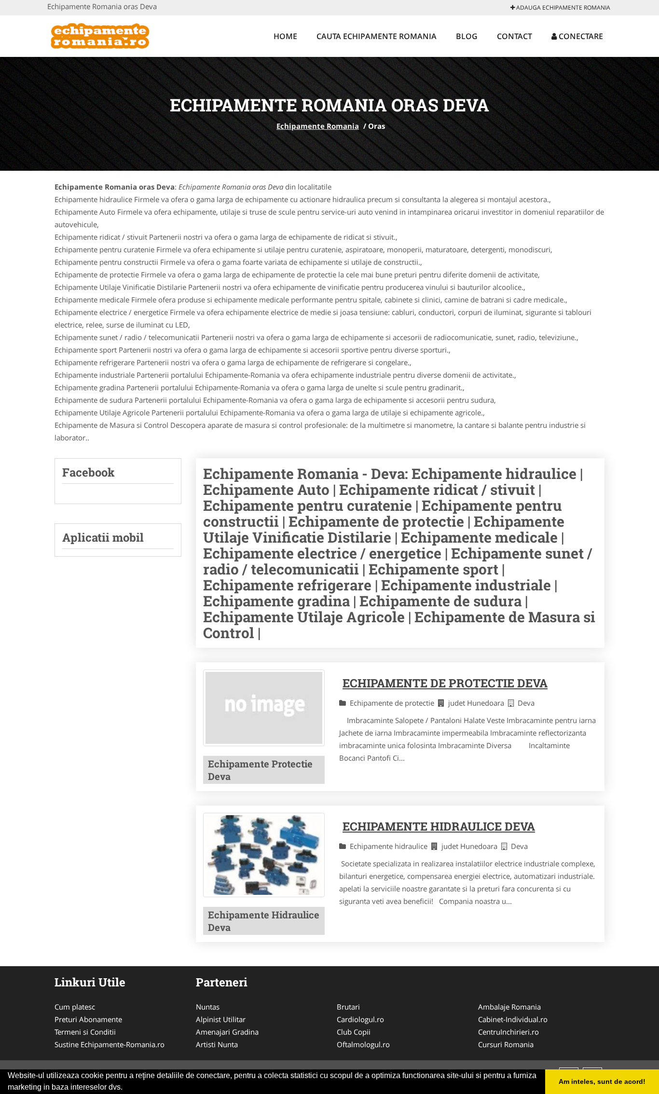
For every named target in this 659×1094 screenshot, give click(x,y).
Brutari (348, 1007)
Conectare (580, 36)
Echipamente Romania (317, 126)
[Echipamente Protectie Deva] (264, 708)
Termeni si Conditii (85, 1032)
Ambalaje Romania (509, 1007)
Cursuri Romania (506, 1044)
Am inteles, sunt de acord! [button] (602, 1081)
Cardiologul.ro (360, 1019)
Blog (467, 36)
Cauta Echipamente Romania (376, 36)
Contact (514, 36)
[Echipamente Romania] (110, 35)
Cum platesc (75, 1007)
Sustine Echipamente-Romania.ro (110, 1044)
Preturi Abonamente (88, 1019)
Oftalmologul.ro (363, 1044)
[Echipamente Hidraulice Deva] (264, 855)
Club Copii (354, 1032)
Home (285, 36)
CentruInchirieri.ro (508, 1032)
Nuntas (208, 1007)
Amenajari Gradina (227, 1032)
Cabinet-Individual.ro (513, 1019)
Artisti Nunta (217, 1044)
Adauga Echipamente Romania (562, 7)
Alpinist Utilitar (221, 1019)
